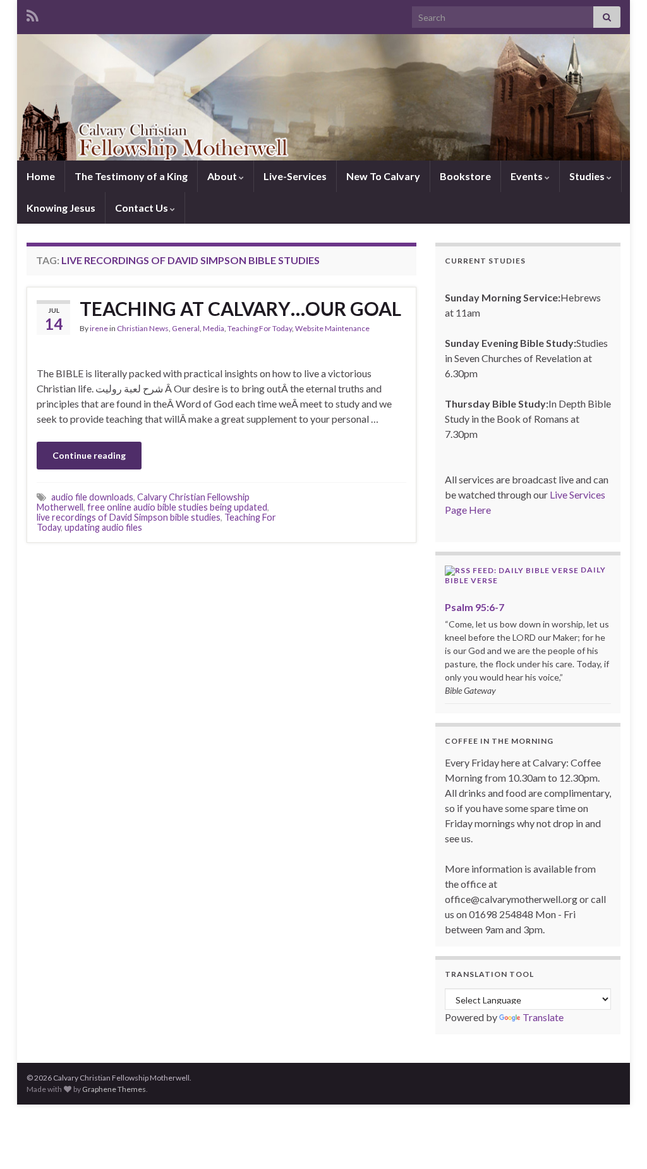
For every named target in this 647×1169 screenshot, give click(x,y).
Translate (543, 1017)
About (223, 176)
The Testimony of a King (131, 176)
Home (41, 176)
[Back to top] (618, 1140)
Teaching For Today (259, 328)
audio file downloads (92, 497)
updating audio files (103, 527)
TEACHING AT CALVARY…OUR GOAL (240, 308)
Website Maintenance (332, 328)
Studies (588, 176)
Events (528, 176)
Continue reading (89, 455)
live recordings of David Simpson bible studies (129, 517)
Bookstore (465, 176)
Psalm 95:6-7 (474, 607)
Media (213, 328)
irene (99, 328)
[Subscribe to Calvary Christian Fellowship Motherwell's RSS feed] (33, 13)
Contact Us (142, 208)
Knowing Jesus (61, 208)
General (186, 328)
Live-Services (295, 176)
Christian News (143, 328)
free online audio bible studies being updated (177, 507)
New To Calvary (383, 176)
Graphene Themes (114, 1089)
